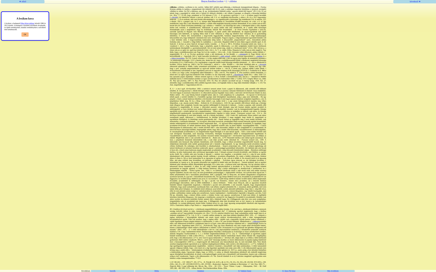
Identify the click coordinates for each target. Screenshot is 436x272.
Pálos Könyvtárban (27, 23)
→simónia (259, 56)
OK (25, 34)
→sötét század (224, 56)
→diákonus (255, 221)
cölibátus (233, 1)
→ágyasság (262, 64)
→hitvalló (174, 17)
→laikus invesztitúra (177, 58)
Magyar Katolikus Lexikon (212, 1)
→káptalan (242, 54)
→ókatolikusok (238, 75)
